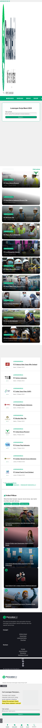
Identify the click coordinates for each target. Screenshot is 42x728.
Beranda (10, 98)
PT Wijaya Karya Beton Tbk (12, 235)
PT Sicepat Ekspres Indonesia (22, 405)
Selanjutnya (32, 485)
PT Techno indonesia (20, 378)
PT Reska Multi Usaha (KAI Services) (14, 286)
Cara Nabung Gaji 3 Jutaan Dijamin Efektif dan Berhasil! (20, 585)
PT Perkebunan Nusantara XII (12, 303)
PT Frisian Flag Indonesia (21, 445)
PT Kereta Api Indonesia (11, 321)
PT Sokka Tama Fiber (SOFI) (22, 391)
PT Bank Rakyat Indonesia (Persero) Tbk (15, 200)
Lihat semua (36, 169)
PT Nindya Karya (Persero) (11, 269)
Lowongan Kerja (23, 638)
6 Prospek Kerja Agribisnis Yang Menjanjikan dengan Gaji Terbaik (20, 524)
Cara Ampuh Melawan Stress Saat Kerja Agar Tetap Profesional (19, 564)
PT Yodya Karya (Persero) (11, 183)
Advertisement (23, 651)
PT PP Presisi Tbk (9, 217)
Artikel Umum (24, 504)
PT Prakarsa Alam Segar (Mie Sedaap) (25, 364)
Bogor (36, 98)
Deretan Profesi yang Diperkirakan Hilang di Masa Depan (19, 544)
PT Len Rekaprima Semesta (12, 252)
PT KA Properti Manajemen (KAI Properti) (16, 338)
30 (24, 485)
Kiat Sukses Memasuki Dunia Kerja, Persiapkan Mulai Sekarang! (20, 605)
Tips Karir (7, 504)
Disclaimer (23, 653)
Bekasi (28, 98)
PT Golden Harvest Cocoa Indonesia (24, 459)
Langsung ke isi (5, 1)
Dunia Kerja (15, 504)
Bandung (20, 98)
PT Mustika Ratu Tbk (19, 418)
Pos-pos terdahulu (10, 483)
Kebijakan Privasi (23, 655)
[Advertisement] (21, 144)
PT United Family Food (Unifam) (23, 472)
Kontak (23, 649)
